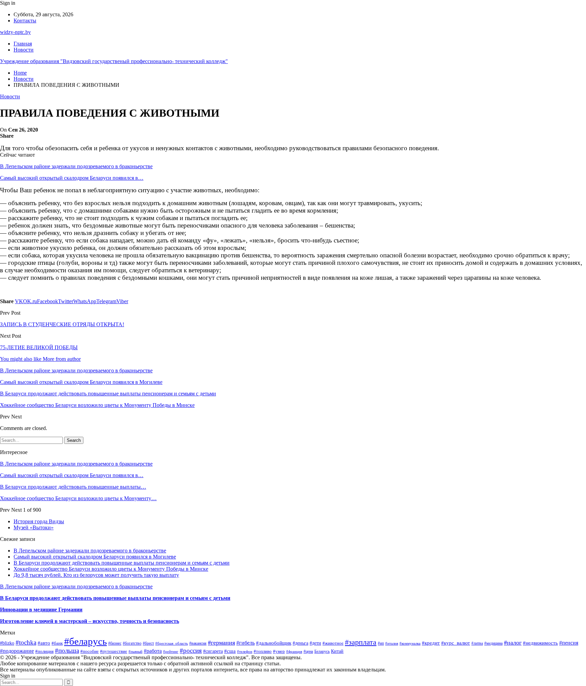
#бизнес (114, 643)
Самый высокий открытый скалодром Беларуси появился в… (71, 178)
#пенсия (568, 643)
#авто (44, 643)
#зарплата (360, 642)
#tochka (26, 642)
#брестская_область (171, 643)
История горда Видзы (39, 521)
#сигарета (213, 651)
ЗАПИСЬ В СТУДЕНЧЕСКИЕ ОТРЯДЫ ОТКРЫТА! (62, 324)
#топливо (263, 651)
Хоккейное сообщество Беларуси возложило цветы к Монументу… (78, 498)
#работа (153, 651)
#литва (477, 643)
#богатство (132, 643)
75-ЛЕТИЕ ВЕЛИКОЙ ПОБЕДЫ (39, 347)
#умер (279, 651)
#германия (221, 642)
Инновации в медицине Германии (41, 609)
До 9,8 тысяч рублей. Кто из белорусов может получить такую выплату (96, 575)
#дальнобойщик (273, 643)
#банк (57, 643)
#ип (381, 643)
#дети (315, 643)
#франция (294, 651)
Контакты (25, 20)
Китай (337, 651)
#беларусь (85, 641)
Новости (24, 50)
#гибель (245, 643)
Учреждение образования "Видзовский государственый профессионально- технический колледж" (114, 61)
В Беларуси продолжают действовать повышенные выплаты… (73, 487)
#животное (333, 643)
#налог (513, 642)
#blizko (7, 643)
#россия (191, 650)
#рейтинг (170, 651)
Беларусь (322, 651)
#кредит (431, 643)
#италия (391, 643)
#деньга (300, 643)
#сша (230, 651)
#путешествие (113, 651)
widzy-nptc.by (15, 32)
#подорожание (17, 651)
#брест (148, 643)
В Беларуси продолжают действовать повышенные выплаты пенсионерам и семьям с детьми (122, 563)
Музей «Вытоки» (34, 527)
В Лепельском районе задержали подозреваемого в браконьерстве (76, 166)
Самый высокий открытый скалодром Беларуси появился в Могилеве (95, 557)
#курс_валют (455, 643)
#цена (308, 651)
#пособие (89, 651)
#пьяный (135, 651)
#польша (67, 650)
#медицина (493, 643)
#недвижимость (540, 643)
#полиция (44, 651)
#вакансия (198, 643)
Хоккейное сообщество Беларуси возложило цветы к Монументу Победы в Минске (111, 569)
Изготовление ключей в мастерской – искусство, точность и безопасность (89, 621)
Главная (23, 43)
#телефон (244, 651)
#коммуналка (410, 643)
